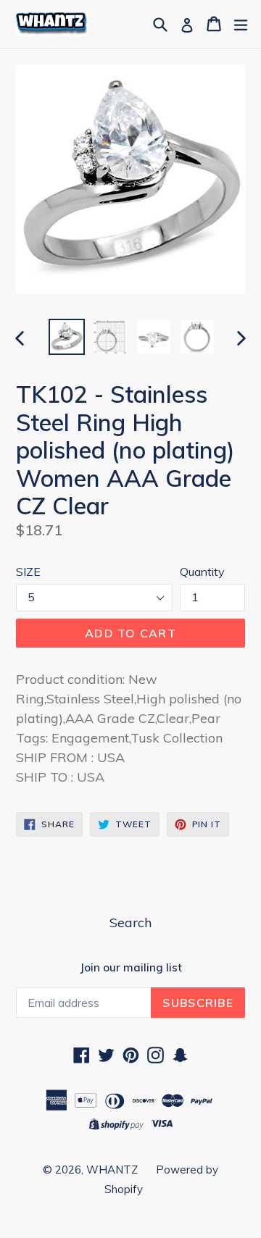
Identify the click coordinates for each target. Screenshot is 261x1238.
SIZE (28, 571)
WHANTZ (112, 1169)
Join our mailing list (131, 967)
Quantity (202, 571)
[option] (66, 337)
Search (130, 922)
